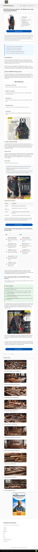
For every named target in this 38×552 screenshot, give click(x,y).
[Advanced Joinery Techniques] (15, 470)
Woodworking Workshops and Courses (12, 437)
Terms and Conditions (7, 539)
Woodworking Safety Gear (9, 490)
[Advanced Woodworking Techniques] (15, 444)
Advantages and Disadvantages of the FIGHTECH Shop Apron (25, 22)
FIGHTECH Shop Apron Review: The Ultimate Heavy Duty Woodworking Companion (18, 9)
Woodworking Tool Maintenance (11, 424)
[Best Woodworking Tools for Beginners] (15, 364)
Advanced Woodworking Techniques (11, 450)
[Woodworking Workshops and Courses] (15, 430)
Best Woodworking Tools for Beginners (12, 371)
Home (21, 5)
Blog (4, 533)
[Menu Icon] (2, 1)
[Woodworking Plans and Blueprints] (15, 391)
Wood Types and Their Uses (10, 464)
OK (36, 550)
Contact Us (5, 541)
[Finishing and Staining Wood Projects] (15, 377)
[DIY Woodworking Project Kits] (15, 404)
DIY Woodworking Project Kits (10, 410)
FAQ (22, 26)
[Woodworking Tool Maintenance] (15, 417)
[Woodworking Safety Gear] (15, 484)
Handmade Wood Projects (9, 523)
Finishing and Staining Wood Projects (12, 384)
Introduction (23, 18)
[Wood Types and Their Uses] (15, 457)
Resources (5, 531)
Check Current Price (18, 31)
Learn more (33, 550)
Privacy (4, 538)
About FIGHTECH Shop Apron (26, 19)
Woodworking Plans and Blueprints (11, 397)
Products (24, 5)
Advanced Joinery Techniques (10, 477)
